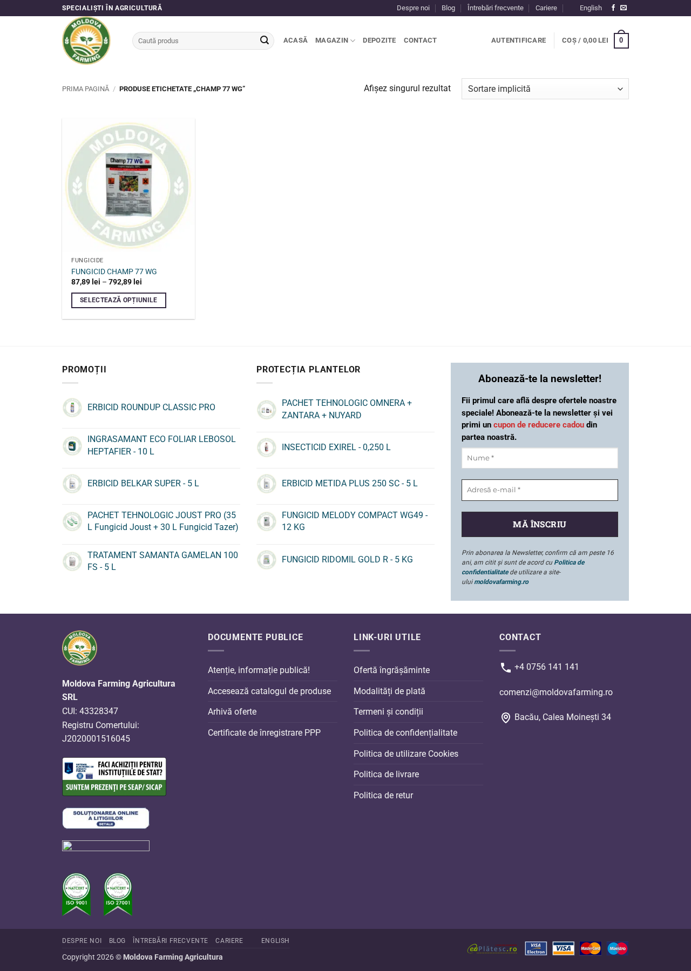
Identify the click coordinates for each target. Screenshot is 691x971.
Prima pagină (85, 89)
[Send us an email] (623, 8)
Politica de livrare (386, 774)
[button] (518, 40)
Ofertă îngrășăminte (392, 670)
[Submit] (264, 41)
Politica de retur (383, 795)
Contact (420, 40)
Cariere (546, 8)
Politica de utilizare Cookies (406, 753)
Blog (448, 8)
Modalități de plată (389, 691)
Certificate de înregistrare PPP (264, 733)
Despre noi (413, 8)
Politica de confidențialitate (405, 733)
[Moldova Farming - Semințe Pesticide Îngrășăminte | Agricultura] (89, 40)
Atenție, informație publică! (259, 670)
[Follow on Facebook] (613, 8)
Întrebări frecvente (496, 8)
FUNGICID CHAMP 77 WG (114, 271)
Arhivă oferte (232, 712)
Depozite (379, 40)
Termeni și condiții (388, 712)
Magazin (331, 40)
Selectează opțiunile (119, 300)
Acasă (295, 40)
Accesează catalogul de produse (269, 691)
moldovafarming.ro (501, 582)
